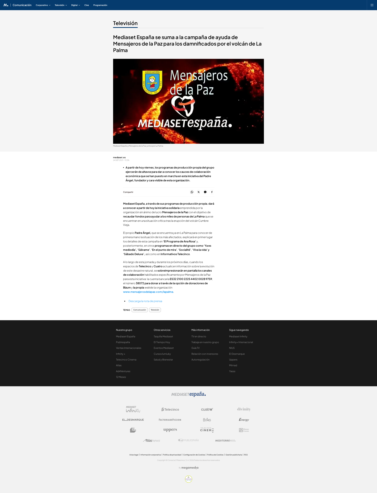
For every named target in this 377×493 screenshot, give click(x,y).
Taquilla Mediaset (163, 336)
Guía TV (195, 347)
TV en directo (198, 336)
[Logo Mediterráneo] (225, 440)
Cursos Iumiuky (162, 353)
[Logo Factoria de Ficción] (170, 419)
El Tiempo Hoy (162, 342)
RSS (246, 455)
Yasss (232, 371)
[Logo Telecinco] (170, 409)
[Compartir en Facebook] (211, 192)
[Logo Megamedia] (190, 468)
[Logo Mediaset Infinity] (133, 409)
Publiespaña (123, 342)
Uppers (233, 359)
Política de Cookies (215, 455)
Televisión (125, 23)
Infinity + (120, 353)
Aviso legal (133, 455)
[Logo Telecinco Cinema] (207, 430)
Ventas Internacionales (128, 347)
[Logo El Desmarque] (133, 420)
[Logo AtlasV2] (151, 440)
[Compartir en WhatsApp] (192, 192)
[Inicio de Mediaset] (6, 5)
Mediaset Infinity (238, 336)
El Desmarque (237, 353)
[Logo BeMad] (133, 430)
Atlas (118, 365)
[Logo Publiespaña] (188, 440)
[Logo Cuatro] (207, 409)
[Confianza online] (188, 481)
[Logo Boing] (207, 419)
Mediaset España (125, 336)
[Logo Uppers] (170, 430)
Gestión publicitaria (233, 455)
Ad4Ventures (123, 371)
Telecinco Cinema (126, 359)
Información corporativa (150, 455)
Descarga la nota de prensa (145, 301)
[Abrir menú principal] (372, 5)
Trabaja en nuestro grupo (205, 342)
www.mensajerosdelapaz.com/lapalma (148, 291)
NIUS (232, 347)
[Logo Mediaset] (188, 396)
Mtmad (233, 365)
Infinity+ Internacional (241, 342)
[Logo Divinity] (244, 409)
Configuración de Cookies (194, 455)
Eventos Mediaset (164, 347)
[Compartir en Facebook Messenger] (205, 192)
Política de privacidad (172, 455)
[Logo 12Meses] (244, 430)
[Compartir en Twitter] (198, 192)
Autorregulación (200, 359)
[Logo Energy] (244, 419)
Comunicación (22, 5)
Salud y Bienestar (163, 359)
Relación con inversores (204, 353)
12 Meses (121, 376)
